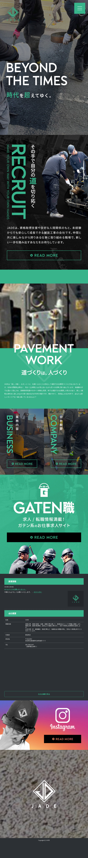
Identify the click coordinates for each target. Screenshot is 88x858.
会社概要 (12, 613)
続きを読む (38, 592)
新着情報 (12, 581)
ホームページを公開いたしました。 (15, 589)
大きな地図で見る (44, 694)
